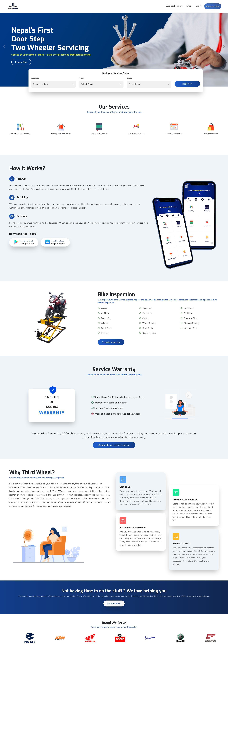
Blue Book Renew (174, 6)
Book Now (187, 83)
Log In (198, 6)
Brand (81, 78)
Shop (189, 6)
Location (35, 78)
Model (129, 78)
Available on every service (114, 445)
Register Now (212, 6)
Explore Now (21, 62)
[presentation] (4, 47)
